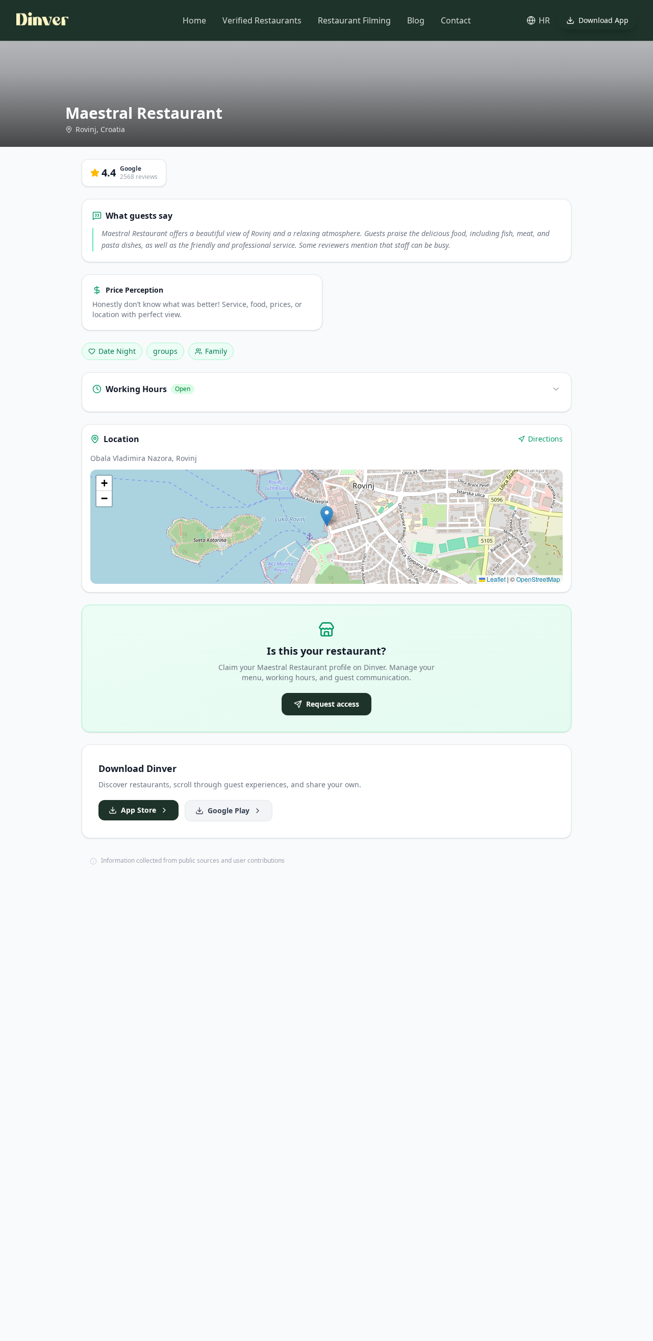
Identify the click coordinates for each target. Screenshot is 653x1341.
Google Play (228, 810)
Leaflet (495, 579)
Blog (415, 20)
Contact (456, 20)
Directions (545, 439)
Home (194, 20)
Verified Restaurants (262, 20)
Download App (604, 20)
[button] (326, 516)
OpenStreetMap (538, 579)
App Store (138, 810)
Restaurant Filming (354, 20)
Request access (332, 704)
